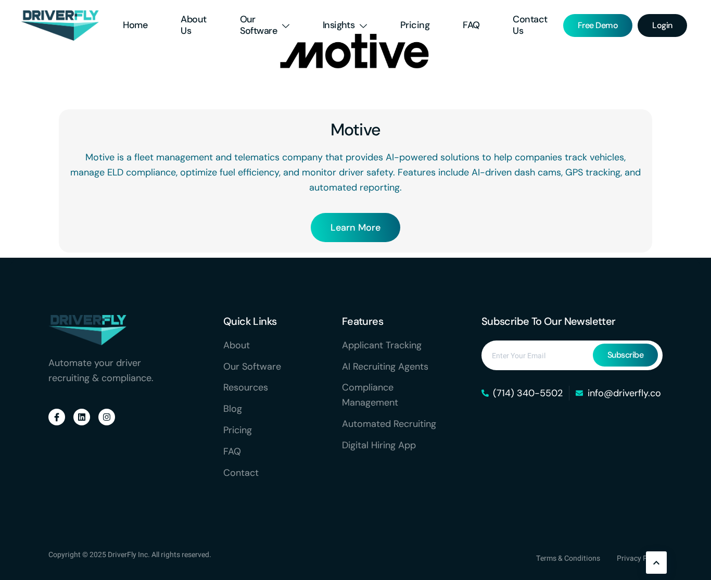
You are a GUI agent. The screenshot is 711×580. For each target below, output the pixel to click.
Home (135, 25)
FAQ (471, 25)
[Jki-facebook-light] (56, 417)
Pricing (414, 25)
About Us (193, 25)
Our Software (258, 25)
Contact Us (530, 25)
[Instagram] (106, 417)
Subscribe (625, 354)
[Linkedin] (81, 417)
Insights (339, 25)
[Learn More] (656, 562)
